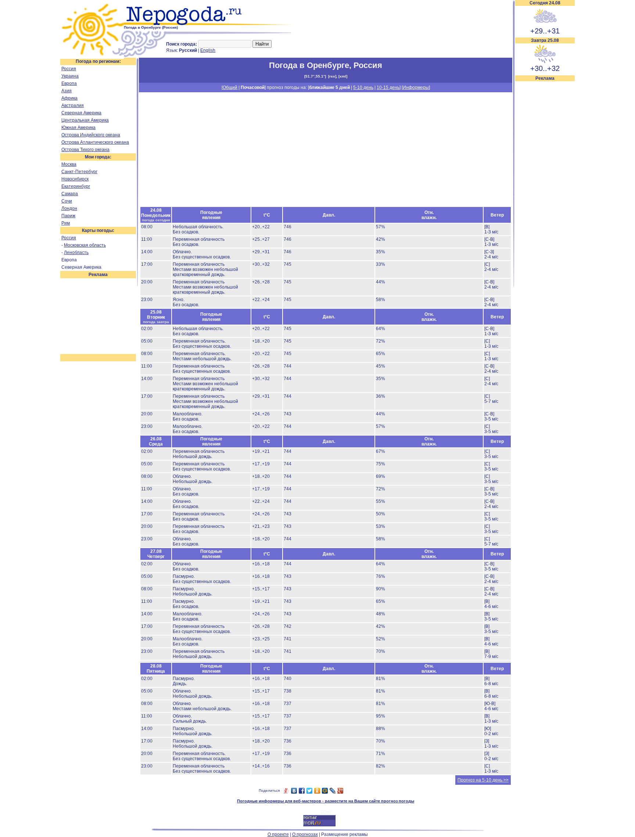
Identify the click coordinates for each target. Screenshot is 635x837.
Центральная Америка (85, 120)
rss (332, 76)
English (207, 50)
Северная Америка (81, 112)
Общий (230, 87)
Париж (68, 215)
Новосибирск (75, 179)
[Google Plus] (340, 790)
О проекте (278, 834)
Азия (66, 90)
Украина (70, 76)
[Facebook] (302, 790)
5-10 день (363, 87)
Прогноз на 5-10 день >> (483, 780)
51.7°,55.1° (315, 76)
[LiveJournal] (333, 790)
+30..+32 (545, 68)
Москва (68, 164)
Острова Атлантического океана (95, 142)
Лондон (69, 208)
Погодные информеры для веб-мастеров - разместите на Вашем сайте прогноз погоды (325, 801)
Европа (69, 83)
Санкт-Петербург (79, 171)
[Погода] (92, 56)
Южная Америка (78, 127)
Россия (68, 68)
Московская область (85, 245)
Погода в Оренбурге (309, 65)
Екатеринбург (75, 186)
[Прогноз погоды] (210, 23)
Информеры (416, 87)
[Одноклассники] (317, 790)
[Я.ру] (286, 790)
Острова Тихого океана (85, 149)
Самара (69, 193)
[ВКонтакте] (294, 790)
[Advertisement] (545, 192)
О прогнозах (305, 834)
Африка (69, 98)
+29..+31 (545, 31)
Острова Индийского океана (90, 134)
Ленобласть (76, 252)
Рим (65, 223)
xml (343, 76)
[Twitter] (309, 790)
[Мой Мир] (325, 790)
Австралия (72, 105)
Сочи (66, 201)
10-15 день (388, 87)
